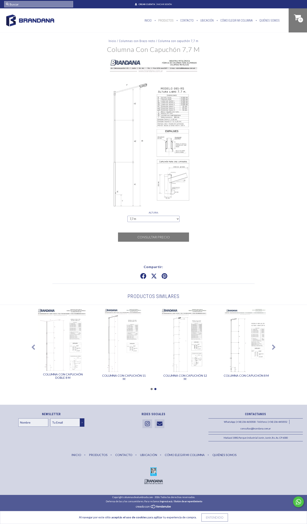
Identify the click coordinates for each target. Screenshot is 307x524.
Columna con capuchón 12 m (185, 377)
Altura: (154, 212)
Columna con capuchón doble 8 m (63, 375)
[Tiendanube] (153, 507)
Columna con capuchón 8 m (246, 375)
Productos (166, 20)
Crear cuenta (146, 4)
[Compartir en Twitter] (154, 276)
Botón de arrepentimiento (188, 501)
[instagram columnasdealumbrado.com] (147, 423)
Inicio (148, 20)
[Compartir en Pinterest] (164, 276)
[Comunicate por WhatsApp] (298, 501)
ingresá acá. (166, 501)
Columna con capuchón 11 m (124, 377)
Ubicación (207, 20)
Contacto (187, 20)
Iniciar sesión (164, 4)
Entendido (214, 517)
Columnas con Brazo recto (137, 41)
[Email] (159, 423)
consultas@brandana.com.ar (255, 428)
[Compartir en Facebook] (143, 276)
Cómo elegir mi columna (236, 20)
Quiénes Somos (269, 20)
